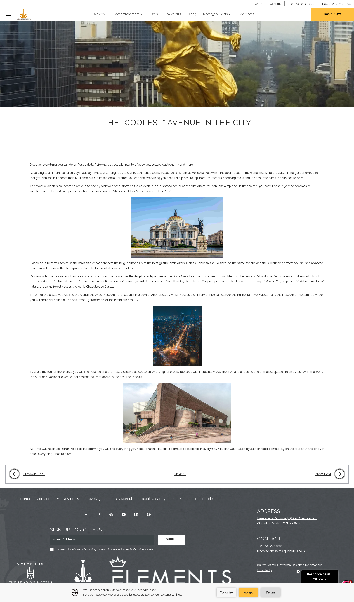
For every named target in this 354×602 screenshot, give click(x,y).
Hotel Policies (203, 499)
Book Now (332, 14)
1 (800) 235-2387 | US (336, 4)
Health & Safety (153, 499)
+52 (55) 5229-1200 (301, 4)
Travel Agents (96, 499)
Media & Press (67, 499)
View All (180, 474)
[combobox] (258, 4)
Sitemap (179, 499)
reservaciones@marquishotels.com (281, 551)
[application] (177, 592)
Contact (275, 4)
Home (25, 499)
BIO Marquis (123, 499)
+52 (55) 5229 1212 (269, 546)
